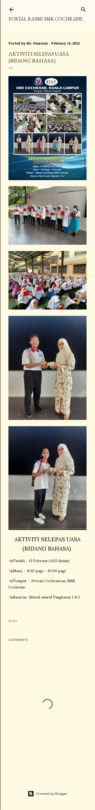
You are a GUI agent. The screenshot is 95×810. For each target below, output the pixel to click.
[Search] (83, 8)
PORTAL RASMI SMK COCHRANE (45, 19)
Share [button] (12, 621)
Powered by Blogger (51, 794)
